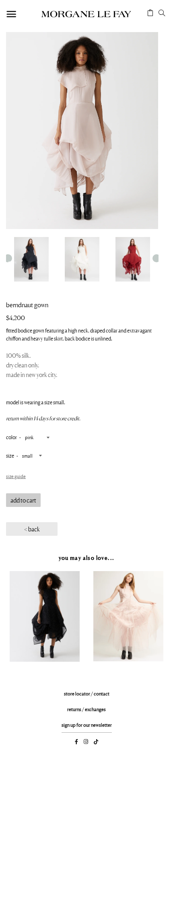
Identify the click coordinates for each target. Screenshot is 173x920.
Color (11, 437)
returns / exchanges (86, 709)
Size (10, 455)
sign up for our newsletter (87, 724)
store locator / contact (86, 693)
